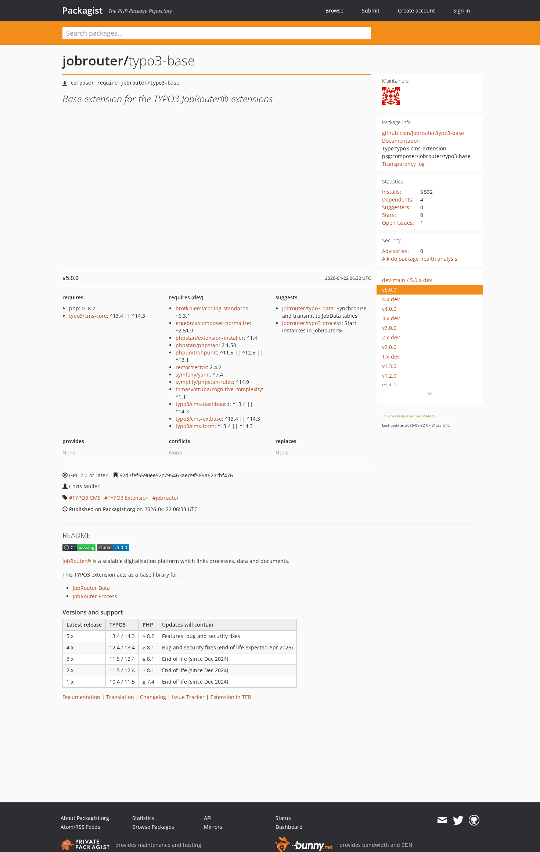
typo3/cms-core (88, 315)
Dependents (397, 199)
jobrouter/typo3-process (312, 323)
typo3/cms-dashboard (203, 403)
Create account (416, 10)
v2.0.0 (389, 346)
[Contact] (442, 820)
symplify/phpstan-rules (204, 381)
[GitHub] (474, 820)
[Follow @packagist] (458, 820)
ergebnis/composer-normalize (213, 323)
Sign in (461, 10)
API (208, 817)
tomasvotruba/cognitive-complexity (219, 389)
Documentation (401, 140)
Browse (334, 10)
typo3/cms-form (195, 426)
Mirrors (213, 826)
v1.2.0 (389, 375)
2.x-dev (391, 337)
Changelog (153, 697)
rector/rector (191, 367)
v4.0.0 (389, 308)
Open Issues (397, 222)
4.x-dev (391, 299)
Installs (391, 191)
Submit (370, 10)
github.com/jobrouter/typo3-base (423, 132)
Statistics (143, 817)
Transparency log (403, 163)
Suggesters (395, 207)
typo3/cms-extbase (199, 418)
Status (283, 817)
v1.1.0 (389, 385)
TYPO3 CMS (86, 497)
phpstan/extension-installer (210, 337)
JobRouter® (76, 560)
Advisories (394, 250)
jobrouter (167, 497)
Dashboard (289, 826)
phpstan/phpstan (197, 345)
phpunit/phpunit (196, 352)
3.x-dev (391, 318)
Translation (120, 697)
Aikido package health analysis (419, 258)
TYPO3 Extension (128, 497)
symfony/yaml (193, 374)
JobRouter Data (91, 587)
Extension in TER (230, 697)
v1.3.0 (389, 366)
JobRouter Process (95, 596)
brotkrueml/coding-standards (212, 308)
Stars (388, 214)
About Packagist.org (85, 817)
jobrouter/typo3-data (308, 308)
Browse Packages (153, 826)
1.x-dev (391, 356)
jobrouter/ (95, 60)
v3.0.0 (389, 327)
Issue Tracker (188, 697)
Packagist (82, 10)
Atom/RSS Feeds (80, 826)
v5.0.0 (389, 289)
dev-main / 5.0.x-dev (407, 280)
